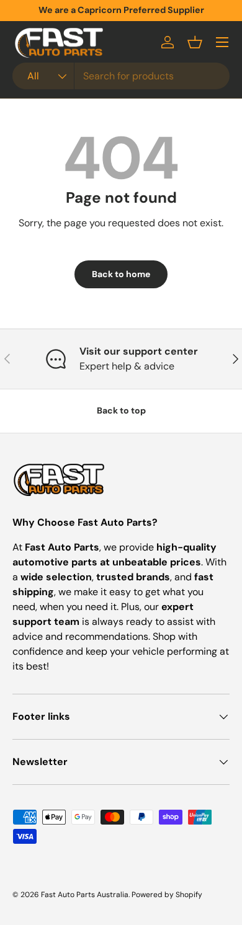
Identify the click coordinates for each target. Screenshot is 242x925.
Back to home (121, 274)
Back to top (121, 410)
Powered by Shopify (167, 895)
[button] (194, 42)
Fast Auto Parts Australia (84, 895)
